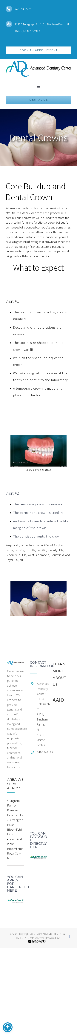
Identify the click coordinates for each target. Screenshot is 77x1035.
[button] (8, 1027)
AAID (58, 699)
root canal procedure (50, 213)
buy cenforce (8, 950)
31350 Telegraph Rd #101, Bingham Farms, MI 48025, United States (42, 722)
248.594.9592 (23, 9)
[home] (15, 663)
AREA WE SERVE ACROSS (15, 784)
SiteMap (13, 934)
